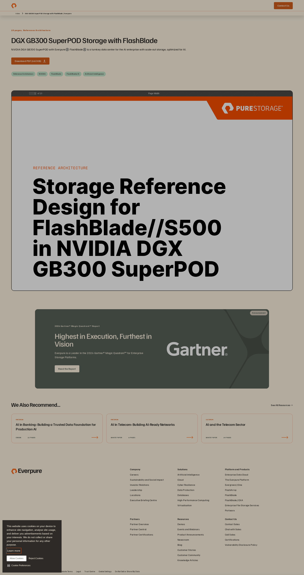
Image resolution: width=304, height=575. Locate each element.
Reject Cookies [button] (36, 558)
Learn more (13, 550)
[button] (19, 565)
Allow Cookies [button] (16, 558)
